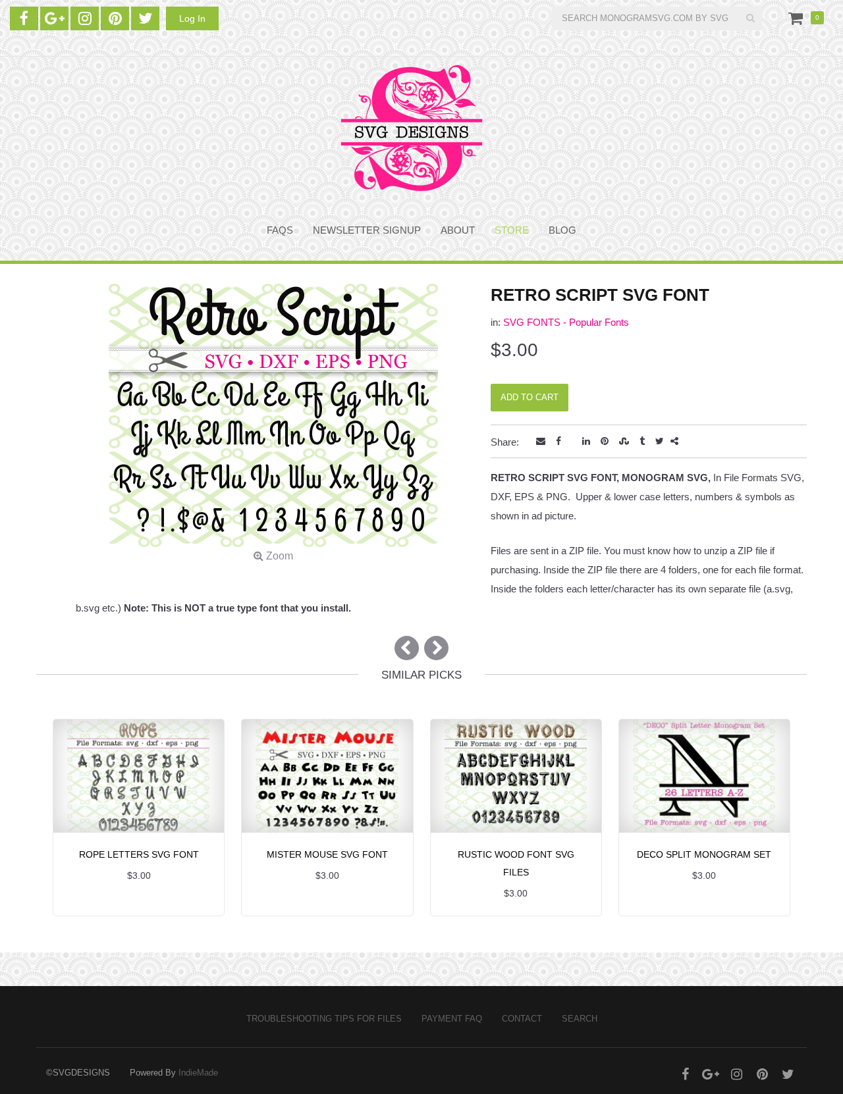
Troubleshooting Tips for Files (324, 1019)
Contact (522, 1019)
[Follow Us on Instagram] (84, 18)
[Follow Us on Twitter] (145, 18)
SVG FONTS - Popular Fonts (566, 322)
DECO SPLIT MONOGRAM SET (704, 854)
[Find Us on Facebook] (24, 18)
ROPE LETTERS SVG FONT (139, 854)
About (458, 230)
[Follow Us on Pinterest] (115, 18)
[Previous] (406, 648)
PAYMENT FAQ (452, 1019)
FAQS (280, 230)
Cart (798, 18)
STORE (512, 230)
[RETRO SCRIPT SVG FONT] (273, 425)
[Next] (436, 648)
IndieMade (198, 1073)
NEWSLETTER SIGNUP (367, 230)
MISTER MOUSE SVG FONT (327, 854)
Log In (192, 18)
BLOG (562, 230)
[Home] (411, 128)
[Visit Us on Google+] (54, 18)
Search (579, 1019)
